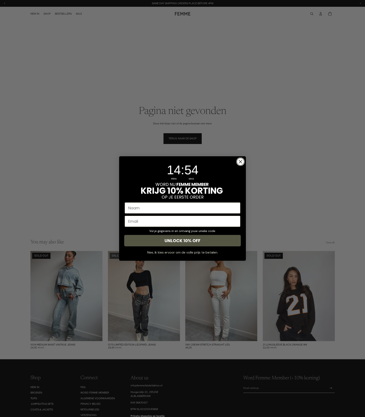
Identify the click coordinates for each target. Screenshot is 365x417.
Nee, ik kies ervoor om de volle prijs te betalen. (182, 252)
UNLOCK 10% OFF (182, 241)
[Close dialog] (240, 161)
